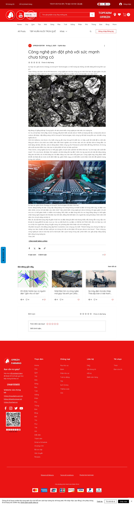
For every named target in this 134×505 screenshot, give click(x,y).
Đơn (35, 409)
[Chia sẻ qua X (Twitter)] (34, 248)
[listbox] (30, 14)
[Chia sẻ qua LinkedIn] (40, 248)
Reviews (3, 255)
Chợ (35, 369)
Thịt (35, 420)
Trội (35, 376)
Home (36, 365)
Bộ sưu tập (38, 450)
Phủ (35, 402)
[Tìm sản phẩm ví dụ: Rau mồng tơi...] (92, 14)
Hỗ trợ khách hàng (16, 373)
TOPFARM (105, 13)
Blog (36, 413)
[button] (30, 14)
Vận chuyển (38, 453)
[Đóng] (131, 501)
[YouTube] (21, 408)
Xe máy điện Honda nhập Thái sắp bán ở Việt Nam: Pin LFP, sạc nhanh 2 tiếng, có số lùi (99, 292)
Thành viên (38, 439)
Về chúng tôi (91, 369)
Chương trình (39, 446)
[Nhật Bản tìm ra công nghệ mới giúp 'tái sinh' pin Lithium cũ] (67, 278)
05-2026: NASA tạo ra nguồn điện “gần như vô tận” (33, 292)
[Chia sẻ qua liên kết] (45, 248)
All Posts (22, 31)
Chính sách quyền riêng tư (29, 502)
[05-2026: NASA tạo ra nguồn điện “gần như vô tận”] (33, 278)
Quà (35, 373)
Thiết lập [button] (100, 501)
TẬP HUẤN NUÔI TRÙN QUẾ (43, 31)
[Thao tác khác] (104, 45)
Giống (36, 395)
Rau (35, 387)
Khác (62, 31)
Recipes (37, 457)
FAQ (88, 365)
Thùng (36, 406)
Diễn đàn (37, 435)
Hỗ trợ (89, 373)
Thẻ (35, 428)
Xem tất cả (112, 266)
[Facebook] (5, 408)
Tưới (36, 391)
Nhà (35, 380)
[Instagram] (11, 408)
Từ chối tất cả (110, 501)
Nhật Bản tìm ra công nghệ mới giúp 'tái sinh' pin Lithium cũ (66, 292)
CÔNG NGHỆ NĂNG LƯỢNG (38, 241)
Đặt (35, 417)
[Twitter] (16, 408)
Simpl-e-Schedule (40, 442)
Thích (116, 365)
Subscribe (74, 6)
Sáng (36, 384)
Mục (35, 424)
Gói (35, 431)
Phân (36, 398)
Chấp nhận (123, 501)
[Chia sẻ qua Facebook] (29, 248)
